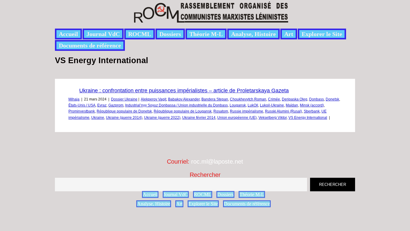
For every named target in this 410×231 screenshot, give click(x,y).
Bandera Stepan (214, 99)
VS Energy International (307, 117)
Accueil (68, 34)
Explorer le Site (322, 34)
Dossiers (170, 34)
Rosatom (220, 111)
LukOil (253, 105)
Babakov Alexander (184, 99)
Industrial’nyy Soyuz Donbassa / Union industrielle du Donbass (176, 105)
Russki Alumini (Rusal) (283, 111)
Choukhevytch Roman (248, 99)
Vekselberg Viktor (272, 117)
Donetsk (332, 99)
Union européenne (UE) (237, 117)
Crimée (274, 99)
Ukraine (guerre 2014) (124, 117)
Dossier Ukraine (124, 99)
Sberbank (312, 111)
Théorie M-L (206, 34)
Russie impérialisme (246, 111)
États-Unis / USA (81, 105)
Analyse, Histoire (253, 34)
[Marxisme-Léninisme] (210, 19)
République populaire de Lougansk (183, 111)
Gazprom (115, 105)
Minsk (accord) (312, 105)
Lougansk (238, 105)
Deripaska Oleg (294, 99)
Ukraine (97, 117)
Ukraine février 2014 (199, 117)
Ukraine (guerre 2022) (162, 117)
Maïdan (292, 105)
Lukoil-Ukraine (272, 105)
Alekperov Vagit (153, 99)
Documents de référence (90, 45)
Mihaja (74, 99)
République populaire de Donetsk (124, 111)
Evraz (102, 105)
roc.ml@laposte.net (217, 161)
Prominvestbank (81, 111)
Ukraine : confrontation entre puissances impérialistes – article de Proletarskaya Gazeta (184, 91)
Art (288, 34)
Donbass (316, 99)
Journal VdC (103, 34)
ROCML (139, 34)
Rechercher (205, 174)
